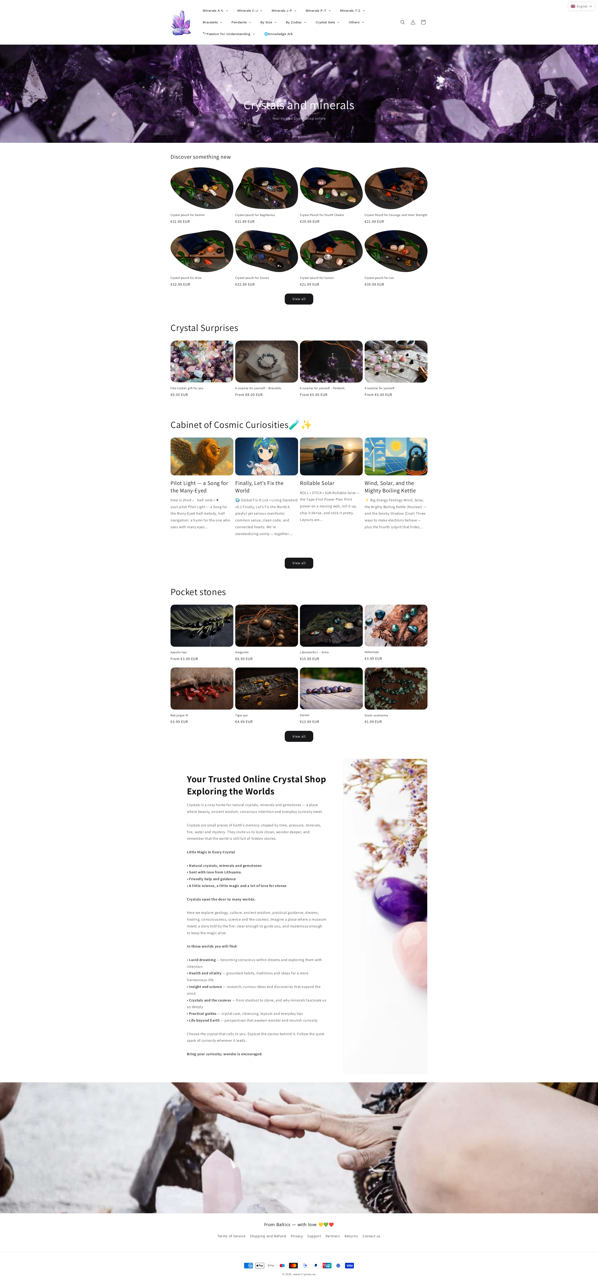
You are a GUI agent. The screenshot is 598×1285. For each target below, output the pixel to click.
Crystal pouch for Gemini (188, 215)
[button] (403, 22)
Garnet (304, 715)
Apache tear (179, 652)
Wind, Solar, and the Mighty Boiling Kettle (390, 486)
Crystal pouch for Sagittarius (255, 215)
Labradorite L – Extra (314, 652)
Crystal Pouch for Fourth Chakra (322, 215)
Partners (333, 1236)
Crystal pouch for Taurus (252, 278)
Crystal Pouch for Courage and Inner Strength (396, 215)
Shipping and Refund (268, 1236)
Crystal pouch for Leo (379, 278)
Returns (351, 1236)
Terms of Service (231, 1236)
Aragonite (242, 652)
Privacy (297, 1236)
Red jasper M (179, 715)
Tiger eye (241, 715)
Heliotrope (372, 652)
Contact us (372, 1236)
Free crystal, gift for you (187, 388)
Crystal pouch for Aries (186, 278)
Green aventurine (376, 715)
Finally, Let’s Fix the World (259, 486)
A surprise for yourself (380, 388)
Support (314, 1236)
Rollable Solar (317, 483)
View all (299, 299)
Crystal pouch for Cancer (317, 278)
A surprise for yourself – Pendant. (322, 388)
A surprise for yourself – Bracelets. (258, 388)
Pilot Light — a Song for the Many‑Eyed (199, 486)
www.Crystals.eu (304, 1274)
